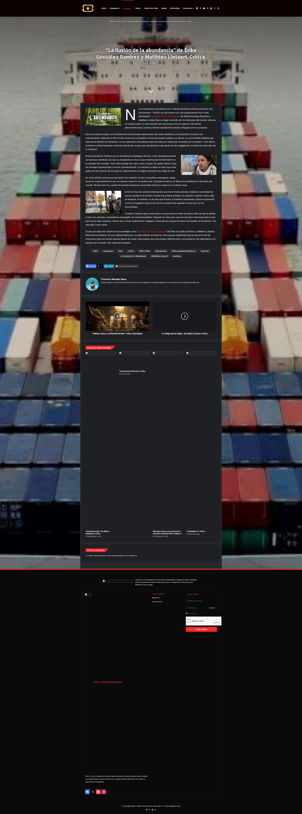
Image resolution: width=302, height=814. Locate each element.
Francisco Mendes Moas (113, 279)
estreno (205, 251)
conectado (110, 555)
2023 (96, 251)
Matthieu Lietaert (160, 256)
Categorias (114, 8)
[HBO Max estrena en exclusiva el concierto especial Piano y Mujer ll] (168, 440)
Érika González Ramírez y (184, 251)
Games (164, 8)
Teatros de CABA (151, 8)
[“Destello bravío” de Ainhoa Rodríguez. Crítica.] (101, 440)
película (177, 256)
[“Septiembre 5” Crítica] (201, 440)
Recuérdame (192, 613)
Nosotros (155, 598)
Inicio (104, 8)
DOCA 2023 (145, 251)
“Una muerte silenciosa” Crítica (132, 371)
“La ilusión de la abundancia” (165, 116)
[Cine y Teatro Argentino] (88, 8)
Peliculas (127, 9)
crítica (131, 251)
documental (161, 251)
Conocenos (187, 8)
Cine (124, 21)
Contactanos (157, 602)
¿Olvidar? (212, 608)
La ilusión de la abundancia (152, 231)
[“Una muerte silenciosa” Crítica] (134, 360)
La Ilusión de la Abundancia (133, 256)
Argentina (108, 251)
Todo (119, 21)
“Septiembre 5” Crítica (195, 531)
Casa (113, 21)
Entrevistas (175, 8)
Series (138, 8)
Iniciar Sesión (201, 629)
